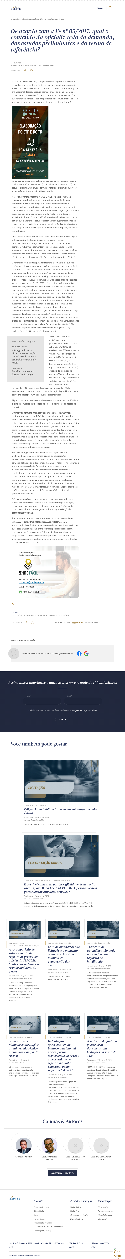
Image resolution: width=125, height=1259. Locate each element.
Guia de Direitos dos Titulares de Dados (49, 1226)
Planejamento (16, 63)
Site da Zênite (39, 1211)
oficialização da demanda (44, 615)
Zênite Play (74, 1211)
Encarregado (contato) (42, 1230)
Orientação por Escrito (79, 1215)
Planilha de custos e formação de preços (23, 373)
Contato (37, 1215)
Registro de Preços (32, 946)
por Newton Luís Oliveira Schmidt (20, 978)
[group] (24, 1148)
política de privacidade (86, 710)
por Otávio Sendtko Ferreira (96, 1063)
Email (69, 696)
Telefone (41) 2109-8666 (77, 1245)
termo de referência (61, 615)
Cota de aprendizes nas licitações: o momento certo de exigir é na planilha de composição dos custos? (64, 956)
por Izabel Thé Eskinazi (16, 1063)
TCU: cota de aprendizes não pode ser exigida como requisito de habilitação (101, 954)
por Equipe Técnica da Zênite (43, 66)
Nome (28, 696)
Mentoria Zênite (76, 1219)
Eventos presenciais (105, 1211)
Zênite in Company (105, 1215)
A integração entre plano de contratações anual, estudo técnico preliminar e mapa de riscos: (24, 356)
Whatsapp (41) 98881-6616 (100, 1245)
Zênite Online (103, 1207)
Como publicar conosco (43, 1207)
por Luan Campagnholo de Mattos (98, 968)
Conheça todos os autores (62, 1172)
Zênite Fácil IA (75, 1207)
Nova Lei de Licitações (63, 881)
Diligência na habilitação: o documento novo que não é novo (60, 811)
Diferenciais (102, 1219)
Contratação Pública (19, 347)
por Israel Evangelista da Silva (34, 820)
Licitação (43, 806)
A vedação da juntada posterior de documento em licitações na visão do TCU (102, 1048)
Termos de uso (39, 1219)
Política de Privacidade (43, 1223)
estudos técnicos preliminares (23, 615)
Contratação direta (31, 881)
